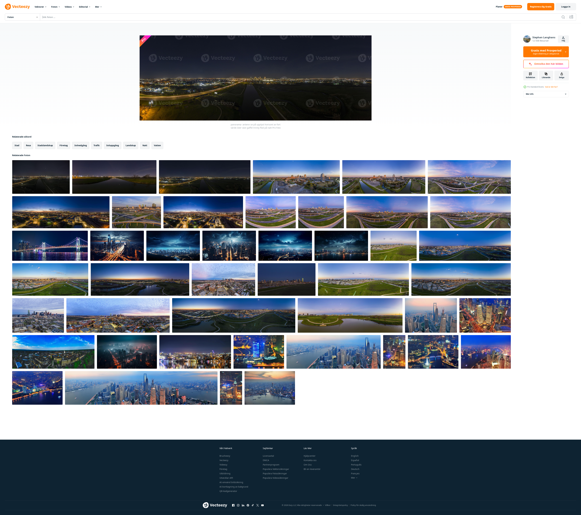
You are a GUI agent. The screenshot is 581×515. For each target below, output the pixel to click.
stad (17, 145)
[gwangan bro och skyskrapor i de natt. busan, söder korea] (50, 246)
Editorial (83, 6)
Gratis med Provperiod (546, 52)
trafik (97, 145)
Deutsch (355, 469)
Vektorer (39, 6)
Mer (97, 6)
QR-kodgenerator (228, 491)
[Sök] (563, 17)
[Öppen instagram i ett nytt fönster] (238, 505)
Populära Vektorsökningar (276, 469)
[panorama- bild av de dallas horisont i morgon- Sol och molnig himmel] (223, 279)
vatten (157, 145)
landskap (131, 145)
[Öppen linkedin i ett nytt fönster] (243, 505)
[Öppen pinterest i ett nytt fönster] (248, 505)
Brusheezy (224, 455)
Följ (563, 40)
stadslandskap (45, 145)
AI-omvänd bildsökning (231, 482)
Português (356, 464)
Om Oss (308, 464)
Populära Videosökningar (275, 477)
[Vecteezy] (17, 7)
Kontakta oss (310, 460)
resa (28, 145)
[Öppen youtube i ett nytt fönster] (262, 505)
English (355, 455)
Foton (54, 6)
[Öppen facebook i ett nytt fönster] (233, 505)
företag (64, 145)
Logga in (565, 6)
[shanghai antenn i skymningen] (485, 315)
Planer (499, 6)
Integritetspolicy (340, 505)
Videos (68, 6)
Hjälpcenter (309, 455)
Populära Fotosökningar (275, 473)
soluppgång (112, 145)
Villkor (328, 505)
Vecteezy (223, 460)
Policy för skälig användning (363, 505)
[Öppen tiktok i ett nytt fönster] (253, 505)
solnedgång (80, 145)
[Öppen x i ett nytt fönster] (257, 505)
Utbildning (224, 473)
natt (144, 145)
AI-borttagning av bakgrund (233, 486)
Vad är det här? (551, 87)
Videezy (223, 464)
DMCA (266, 460)
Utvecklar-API (226, 477)
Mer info (529, 94)
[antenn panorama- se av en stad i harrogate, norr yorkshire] (53, 352)
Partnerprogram (271, 464)
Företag (223, 469)
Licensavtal (268, 455)
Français (355, 473)
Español (355, 460)
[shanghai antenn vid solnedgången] (431, 315)
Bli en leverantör (312, 469)
